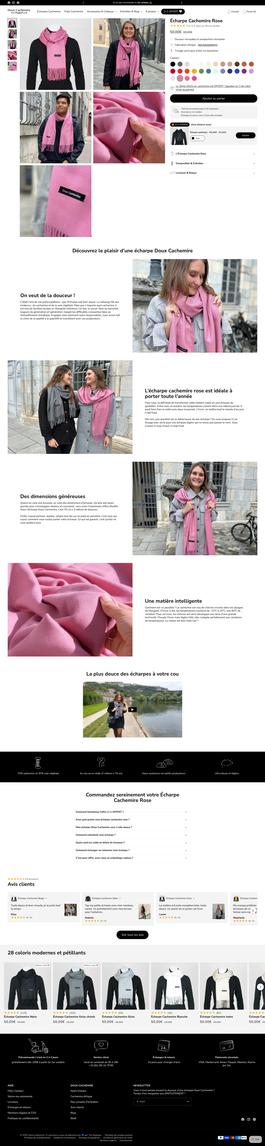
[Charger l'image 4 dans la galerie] (12, 55)
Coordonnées (126, 1140)
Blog (73, 1113)
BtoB (73, 1118)
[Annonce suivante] (182, 3)
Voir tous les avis (132, 935)
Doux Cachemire (36, 1135)
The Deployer (95, 1135)
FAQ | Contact (15, 1091)
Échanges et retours (19, 1107)
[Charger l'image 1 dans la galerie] (12, 22)
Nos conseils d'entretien (84, 1102)
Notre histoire (78, 1091)
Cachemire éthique (81, 1096)
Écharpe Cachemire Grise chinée (74, 1016)
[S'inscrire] (187, 1101)
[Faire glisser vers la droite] (253, 910)
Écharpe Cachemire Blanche (169, 1016)
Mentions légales (108, 1140)
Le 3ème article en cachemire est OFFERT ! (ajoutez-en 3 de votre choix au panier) (213, 88)
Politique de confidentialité (23, 1118)
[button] (101, 11)
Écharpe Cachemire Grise (118, 1016)
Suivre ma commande (20, 1096)
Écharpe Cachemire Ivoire (216, 1016)
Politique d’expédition (89, 1137)
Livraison (13, 1102)
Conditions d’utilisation (65, 1137)
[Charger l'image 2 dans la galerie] (12, 33)
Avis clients (77, 1107)
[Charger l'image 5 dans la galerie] (12, 66)
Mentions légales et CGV (22, 1113)
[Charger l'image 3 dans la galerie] (12, 44)
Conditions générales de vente (117, 1137)
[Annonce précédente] (83, 3)
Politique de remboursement (118, 1135)
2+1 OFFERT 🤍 (173, 11)
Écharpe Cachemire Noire (20, 1016)
